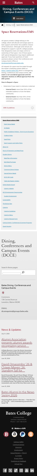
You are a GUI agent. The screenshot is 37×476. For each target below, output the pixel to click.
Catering (5, 207)
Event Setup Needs (9, 124)
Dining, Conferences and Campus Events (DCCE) (18, 10)
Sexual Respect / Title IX (18, 453)
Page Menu (19, 18)
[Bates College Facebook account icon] (5, 470)
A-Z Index (18, 456)
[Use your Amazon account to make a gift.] (14, 434)
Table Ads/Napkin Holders (11, 181)
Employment (18, 450)
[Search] (23, 272)
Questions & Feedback (18, 461)
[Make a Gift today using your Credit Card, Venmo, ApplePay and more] (6, 434)
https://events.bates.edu (10, 70)
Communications (18, 444)
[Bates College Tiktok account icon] (16, 470)
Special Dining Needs (10, 173)
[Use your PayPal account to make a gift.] (22, 434)
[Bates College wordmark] (18, 2)
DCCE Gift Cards (8, 177)
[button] (18, 108)
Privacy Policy (18, 458)
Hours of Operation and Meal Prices (13, 150)
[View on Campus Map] (3, 292)
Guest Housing (7, 226)
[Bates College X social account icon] (10, 470)
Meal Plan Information (10, 158)
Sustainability (6, 200)
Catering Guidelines (9, 211)
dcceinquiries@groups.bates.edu (12, 63)
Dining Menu (8, 166)
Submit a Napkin (9, 188)
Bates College (18, 413)
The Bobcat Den (7, 203)
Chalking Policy (8, 135)
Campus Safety (18, 442)
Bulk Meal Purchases (10, 162)
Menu (3, 2)
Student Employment (10, 196)
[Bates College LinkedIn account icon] (32, 470)
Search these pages (9, 267)
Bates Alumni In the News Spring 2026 (17, 393)
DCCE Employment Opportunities (12, 192)
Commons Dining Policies (11, 169)
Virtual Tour (18, 464)
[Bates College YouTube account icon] (27, 470)
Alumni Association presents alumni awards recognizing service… (16, 342)
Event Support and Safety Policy (13, 143)
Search (33, 2)
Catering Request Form (11, 219)
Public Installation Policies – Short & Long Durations (19, 131)
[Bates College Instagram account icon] (21, 470)
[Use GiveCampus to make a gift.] (30, 434)
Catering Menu (8, 215)
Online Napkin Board (9, 184)
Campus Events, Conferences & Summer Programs (17, 222)
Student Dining (7, 154)
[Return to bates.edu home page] (2, 25)
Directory (18, 447)
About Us (5, 147)
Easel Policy (7, 139)
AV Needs (7, 128)
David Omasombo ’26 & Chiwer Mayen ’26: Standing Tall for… (16, 367)
